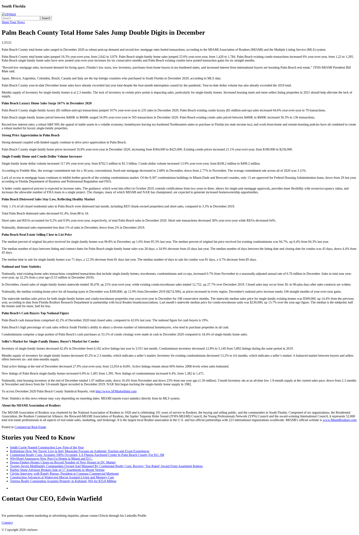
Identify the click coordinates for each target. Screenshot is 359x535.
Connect (7, 522)
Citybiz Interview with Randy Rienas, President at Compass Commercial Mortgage (64, 473)
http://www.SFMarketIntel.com (116, 391)
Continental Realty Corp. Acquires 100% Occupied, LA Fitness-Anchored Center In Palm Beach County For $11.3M (87, 455)
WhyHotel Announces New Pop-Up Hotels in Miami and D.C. (51, 458)
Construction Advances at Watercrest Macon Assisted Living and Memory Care (62, 477)
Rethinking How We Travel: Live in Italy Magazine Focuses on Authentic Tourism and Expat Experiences (79, 451)
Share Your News (13, 22)
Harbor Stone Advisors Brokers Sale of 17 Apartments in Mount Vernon (57, 470)
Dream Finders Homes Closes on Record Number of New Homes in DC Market (63, 462)
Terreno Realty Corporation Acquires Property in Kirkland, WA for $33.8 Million (63, 481)
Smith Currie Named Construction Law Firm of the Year (47, 447)
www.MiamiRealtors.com (340, 420)
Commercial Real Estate (30, 427)
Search (46, 18)
